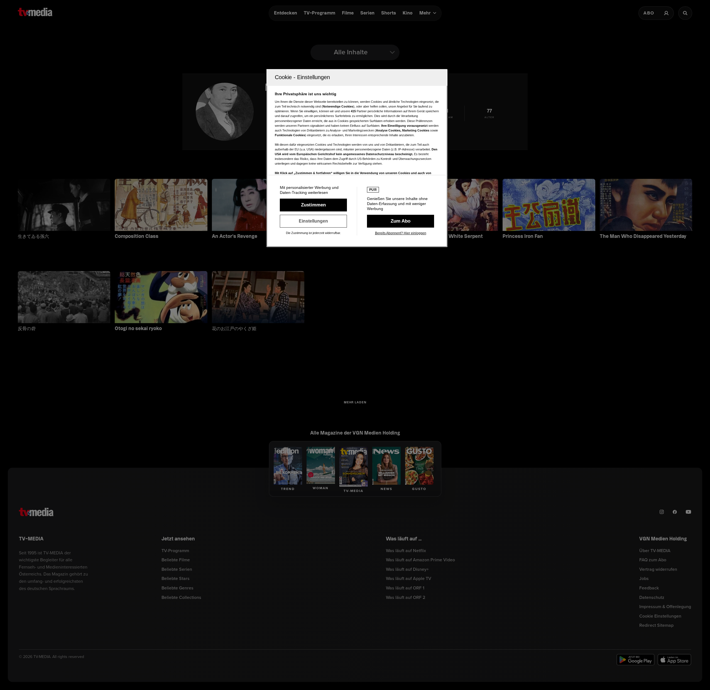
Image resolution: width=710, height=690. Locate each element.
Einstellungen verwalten (313, 221)
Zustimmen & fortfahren (313, 205)
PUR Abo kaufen (400, 221)
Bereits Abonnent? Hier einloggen (400, 233)
